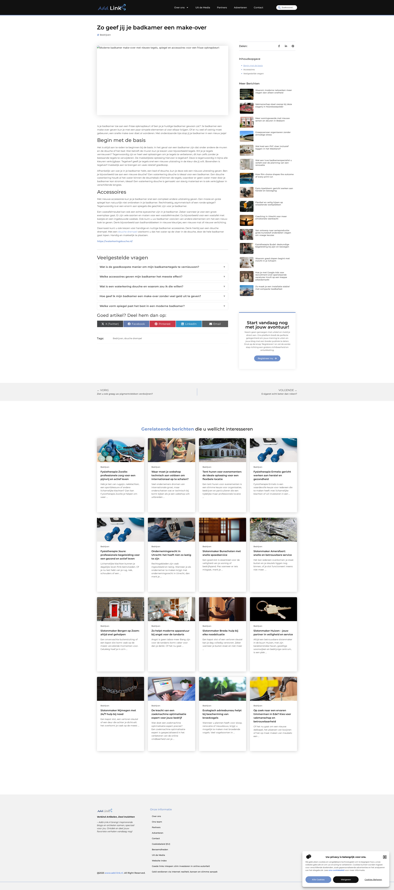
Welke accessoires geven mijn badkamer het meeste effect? (163, 276)
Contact (258, 7)
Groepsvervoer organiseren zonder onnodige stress (273, 133)
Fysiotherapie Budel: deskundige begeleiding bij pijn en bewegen (272, 245)
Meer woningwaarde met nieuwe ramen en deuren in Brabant (272, 119)
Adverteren (240, 7)
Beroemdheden (160, 849)
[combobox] (286, 7)
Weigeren (346, 879)
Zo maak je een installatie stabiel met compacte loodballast (272, 287)
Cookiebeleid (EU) (161, 844)
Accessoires (249, 69)
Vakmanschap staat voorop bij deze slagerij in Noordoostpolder (273, 105)
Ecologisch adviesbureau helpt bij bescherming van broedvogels (222, 714)
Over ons (179, 7)
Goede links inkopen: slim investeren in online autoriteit (181, 866)
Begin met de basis (253, 65)
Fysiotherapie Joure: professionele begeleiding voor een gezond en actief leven (120, 555)
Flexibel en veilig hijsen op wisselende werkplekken (269, 203)
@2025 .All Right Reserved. (121, 873)
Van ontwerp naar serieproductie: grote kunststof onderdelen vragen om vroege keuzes (273, 232)
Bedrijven (105, 34)
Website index (159, 860)
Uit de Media (202, 7)
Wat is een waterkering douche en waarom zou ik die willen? (163, 286)
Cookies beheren (373, 879)
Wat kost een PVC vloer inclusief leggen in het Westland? (272, 147)
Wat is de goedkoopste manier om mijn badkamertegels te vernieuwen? (163, 266)
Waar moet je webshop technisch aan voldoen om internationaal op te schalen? (170, 475)
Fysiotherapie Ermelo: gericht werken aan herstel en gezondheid (272, 475)
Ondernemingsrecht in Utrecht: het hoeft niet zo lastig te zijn (171, 555)
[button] (384, 857)
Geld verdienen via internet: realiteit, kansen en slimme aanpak (184, 871)
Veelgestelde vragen (253, 73)
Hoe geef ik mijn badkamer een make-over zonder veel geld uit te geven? (163, 296)
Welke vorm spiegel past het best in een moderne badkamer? (163, 306)
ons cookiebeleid (336, 870)
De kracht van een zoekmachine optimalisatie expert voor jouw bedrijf (168, 714)
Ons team (157, 822)
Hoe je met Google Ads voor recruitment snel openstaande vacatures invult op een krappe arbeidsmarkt (271, 276)
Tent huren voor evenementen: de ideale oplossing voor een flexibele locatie (222, 475)
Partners (222, 7)
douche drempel (127, 231)
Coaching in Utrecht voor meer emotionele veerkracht (271, 217)
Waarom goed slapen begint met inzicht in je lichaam (272, 259)
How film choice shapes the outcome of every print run (274, 175)
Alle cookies (318, 879)
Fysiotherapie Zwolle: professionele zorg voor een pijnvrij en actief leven (118, 475)
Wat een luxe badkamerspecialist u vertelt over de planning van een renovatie (273, 162)
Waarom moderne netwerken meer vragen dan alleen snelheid (273, 91)
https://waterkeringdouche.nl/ (115, 241)
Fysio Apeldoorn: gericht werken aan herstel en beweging (274, 189)
